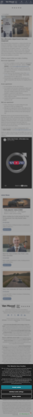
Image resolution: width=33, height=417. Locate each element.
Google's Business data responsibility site (23, 379)
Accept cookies (16, 387)
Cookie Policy (19, 376)
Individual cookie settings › (16, 391)
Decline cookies (16, 396)
